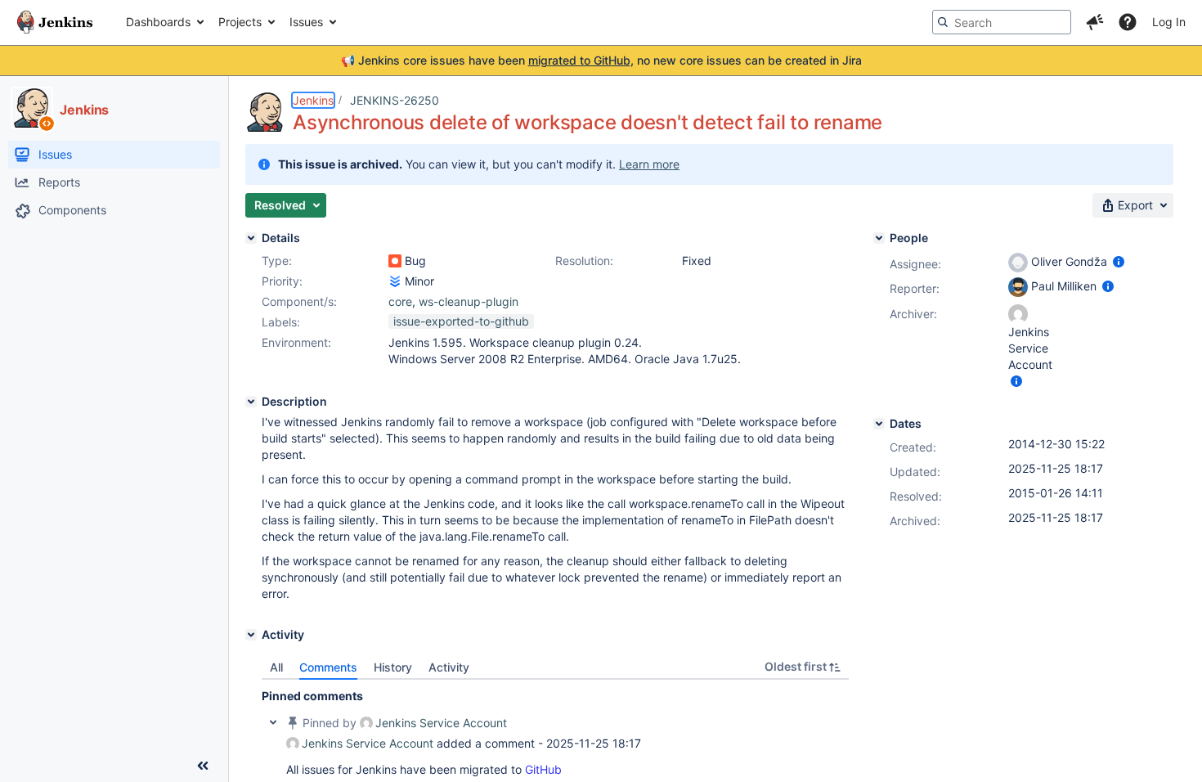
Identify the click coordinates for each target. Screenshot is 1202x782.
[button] (1095, 22)
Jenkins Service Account (441, 723)
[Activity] (251, 634)
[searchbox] (1001, 22)
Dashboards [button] (158, 22)
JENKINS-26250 (394, 100)
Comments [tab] (328, 667)
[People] (879, 238)
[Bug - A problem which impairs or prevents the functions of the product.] (394, 260)
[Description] (251, 401)
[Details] (251, 238)
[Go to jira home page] (54, 22)
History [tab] (393, 667)
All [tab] (276, 667)
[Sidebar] (203, 765)
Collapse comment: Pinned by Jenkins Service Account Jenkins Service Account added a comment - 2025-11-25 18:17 (273, 722)
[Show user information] (1118, 261)
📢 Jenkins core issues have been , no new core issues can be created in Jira (601, 60)
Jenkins (313, 100)
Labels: (281, 322)
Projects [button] (240, 22)
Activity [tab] (448, 667)
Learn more (649, 164)
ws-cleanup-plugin (468, 301)
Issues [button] (306, 22)
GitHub (543, 769)
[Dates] (879, 423)
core (400, 301)
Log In (1169, 22)
